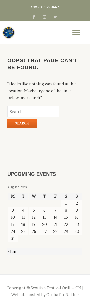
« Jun (12, 251)
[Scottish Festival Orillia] (9, 32)
